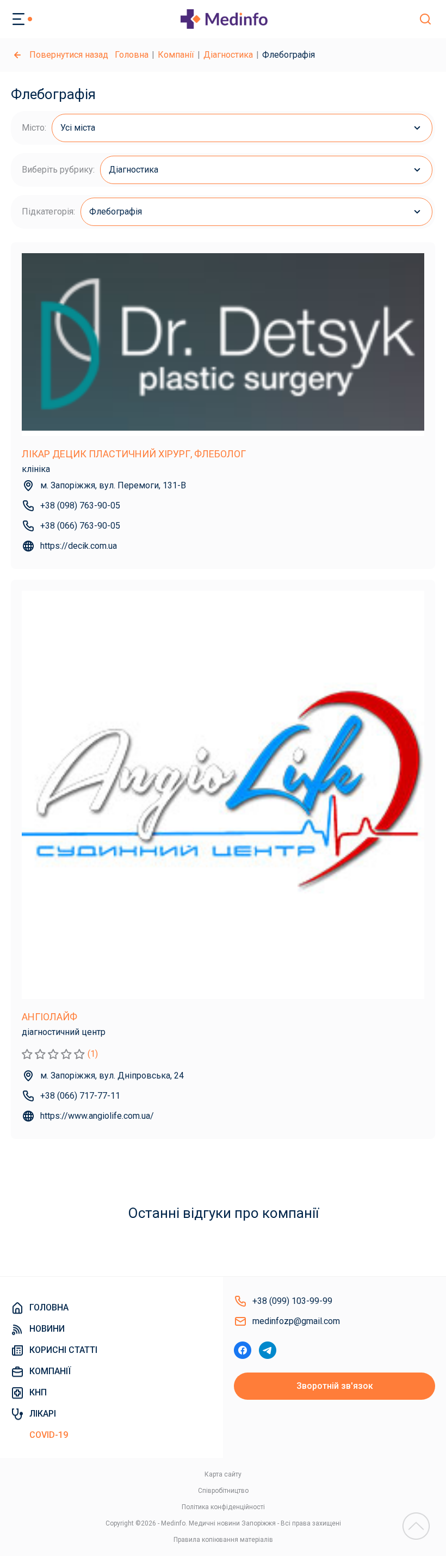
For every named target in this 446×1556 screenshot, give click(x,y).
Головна (131, 55)
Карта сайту (223, 1474)
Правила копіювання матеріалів (223, 1539)
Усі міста (77, 127)
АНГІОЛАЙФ (49, 1016)
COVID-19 (48, 1435)
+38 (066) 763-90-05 (80, 525)
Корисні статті (63, 1350)
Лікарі (42, 1413)
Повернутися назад (68, 55)
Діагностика (228, 55)
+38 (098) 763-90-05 (80, 505)
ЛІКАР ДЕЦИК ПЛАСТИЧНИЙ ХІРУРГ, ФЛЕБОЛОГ (134, 454)
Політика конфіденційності (223, 1507)
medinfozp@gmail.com (296, 1321)
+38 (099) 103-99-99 (292, 1301)
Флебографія (115, 211)
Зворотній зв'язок (334, 1386)
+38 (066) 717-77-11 (80, 1096)
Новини (47, 1329)
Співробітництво (223, 1490)
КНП (38, 1392)
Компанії (176, 55)
